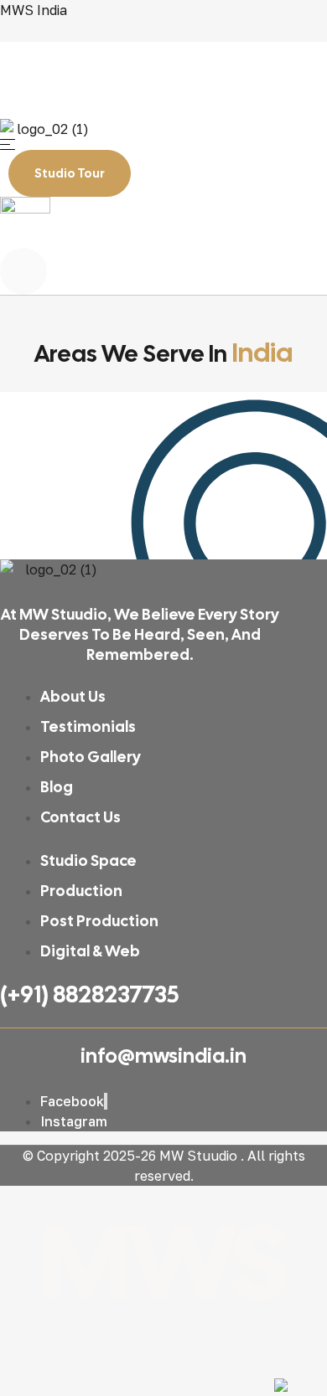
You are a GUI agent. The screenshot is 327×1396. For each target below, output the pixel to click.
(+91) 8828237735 (89, 994)
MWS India (33, 10)
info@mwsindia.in (163, 1056)
